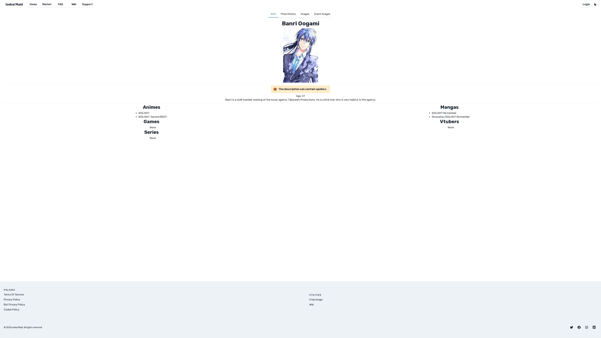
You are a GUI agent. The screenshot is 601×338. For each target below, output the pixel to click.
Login (586, 4)
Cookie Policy (11, 309)
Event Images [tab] (322, 14)
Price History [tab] (288, 14)
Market (46, 4)
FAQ (60, 4)
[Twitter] (571, 327)
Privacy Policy (12, 299)
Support (87, 4)
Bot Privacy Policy (14, 304)
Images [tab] (305, 14)
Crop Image (316, 299)
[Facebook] (579, 327)
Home (33, 4)
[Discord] (594, 327)
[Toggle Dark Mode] (595, 4)
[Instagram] (586, 327)
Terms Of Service (14, 294)
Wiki (74, 4)
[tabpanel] (300, 80)
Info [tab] (273, 14)
